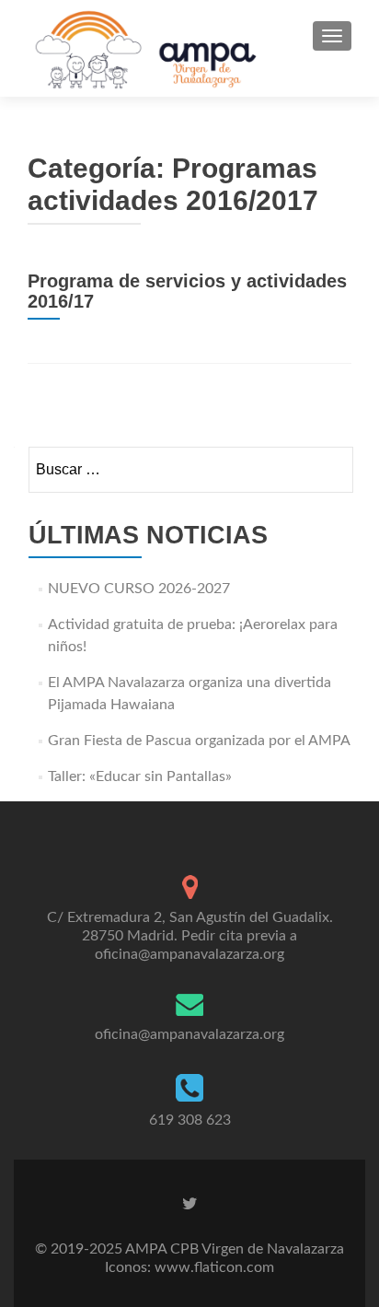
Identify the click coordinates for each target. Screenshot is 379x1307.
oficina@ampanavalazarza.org (189, 1034)
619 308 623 (190, 1120)
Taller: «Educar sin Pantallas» (140, 776)
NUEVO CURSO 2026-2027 (139, 588)
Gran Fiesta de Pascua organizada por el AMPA (199, 740)
